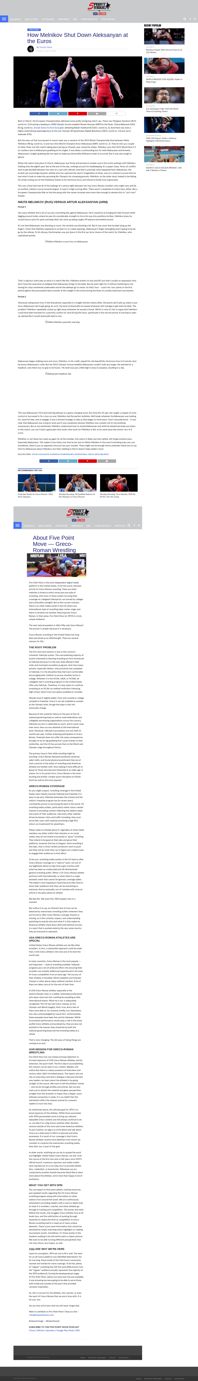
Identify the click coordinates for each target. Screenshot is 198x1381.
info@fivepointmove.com (41, 1315)
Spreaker (50, 1330)
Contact (112, 1358)
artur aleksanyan (40, 454)
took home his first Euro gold (50, 128)
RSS (78, 1330)
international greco (84, 454)
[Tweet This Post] (58, 113)
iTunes (32, 1330)
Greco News (31, 19)
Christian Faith (89, 19)
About (83, 1358)
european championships (62, 454)
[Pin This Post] (77, 113)
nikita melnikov (102, 454)
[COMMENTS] (116, 113)
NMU (75, 19)
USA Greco (15, 19)
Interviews (48, 19)
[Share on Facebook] (39, 113)
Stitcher (41, 1330)
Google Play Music (65, 1330)
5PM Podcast (108, 19)
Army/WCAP (63, 19)
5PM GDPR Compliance (97, 1358)
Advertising (124, 1358)
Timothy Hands (45, 47)
